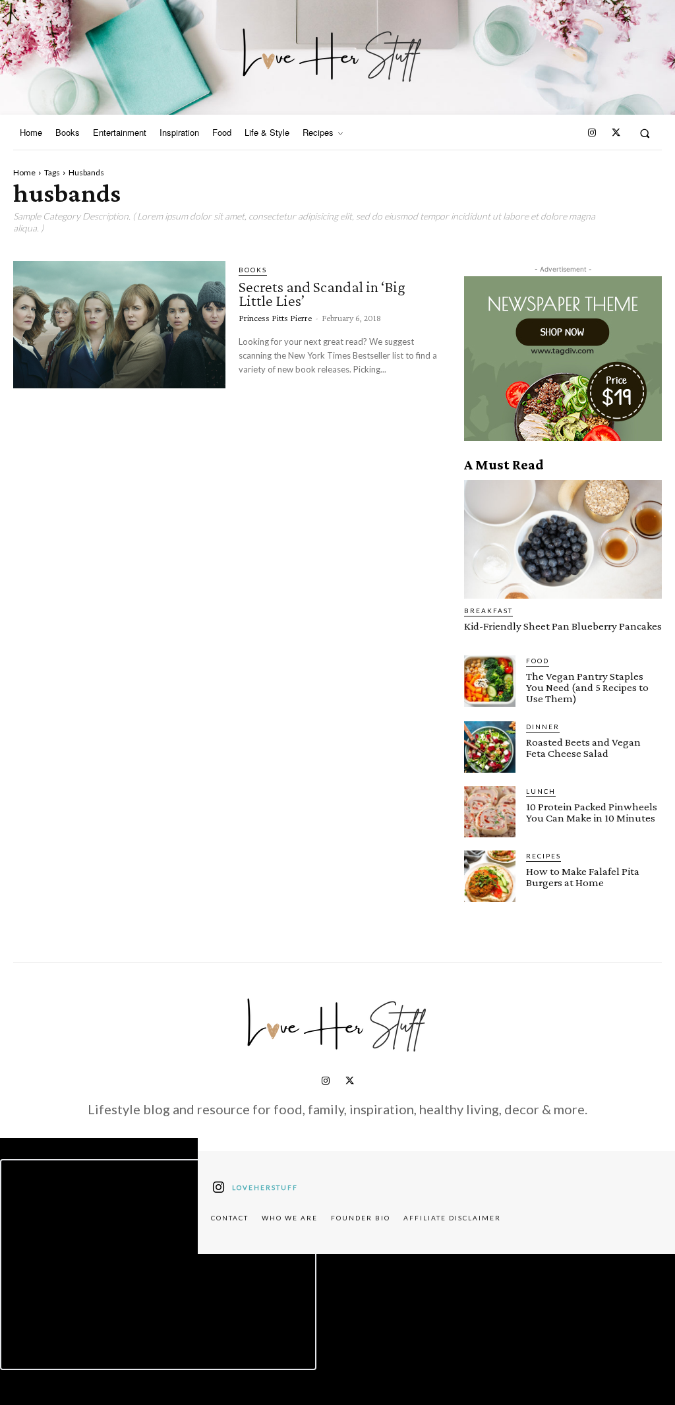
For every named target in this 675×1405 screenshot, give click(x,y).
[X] (616, 133)
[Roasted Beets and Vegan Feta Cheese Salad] (489, 747)
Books (253, 270)
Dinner (543, 727)
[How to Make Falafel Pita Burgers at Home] (489, 876)
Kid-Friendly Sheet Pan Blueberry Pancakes (563, 626)
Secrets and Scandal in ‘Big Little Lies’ (322, 294)
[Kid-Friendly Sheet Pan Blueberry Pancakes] (563, 539)
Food (537, 661)
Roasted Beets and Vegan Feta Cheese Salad (583, 748)
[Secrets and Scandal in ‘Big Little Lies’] (119, 324)
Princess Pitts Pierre (275, 318)
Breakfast (488, 610)
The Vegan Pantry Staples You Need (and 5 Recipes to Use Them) (587, 687)
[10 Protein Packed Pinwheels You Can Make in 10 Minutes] (489, 811)
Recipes (543, 856)
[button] (645, 133)
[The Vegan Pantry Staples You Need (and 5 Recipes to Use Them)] (489, 681)
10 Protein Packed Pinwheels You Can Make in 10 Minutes (591, 812)
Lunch (541, 791)
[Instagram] (592, 133)
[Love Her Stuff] (332, 55)
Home (24, 172)
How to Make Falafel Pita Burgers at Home (582, 877)
